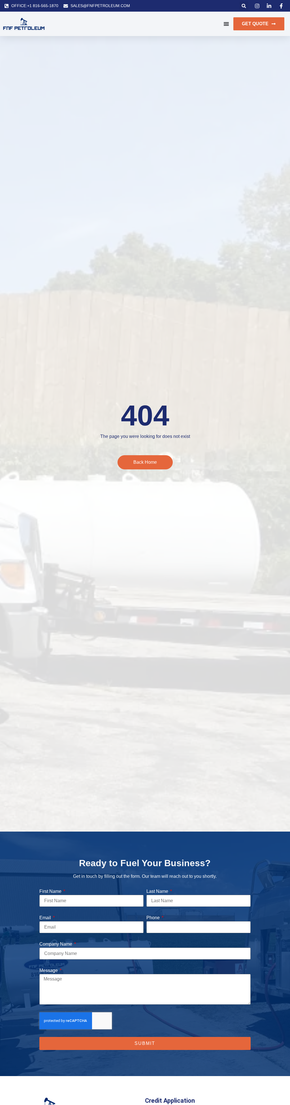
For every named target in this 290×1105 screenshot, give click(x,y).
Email (45, 917)
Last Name (157, 891)
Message (49, 970)
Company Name (56, 944)
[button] (244, 5)
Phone (153, 917)
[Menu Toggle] (226, 23)
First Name (51, 891)
